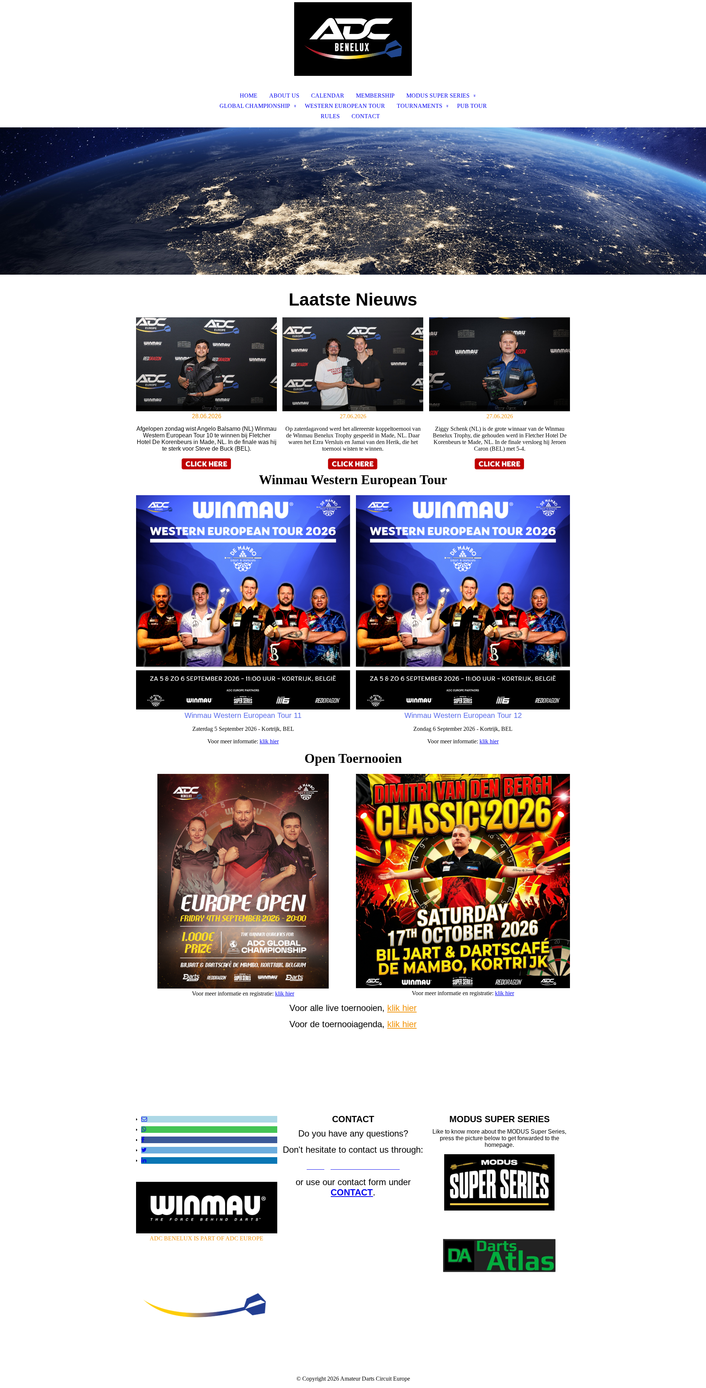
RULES (330, 116)
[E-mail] (144, 1119)
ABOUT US (284, 95)
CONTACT (366, 116)
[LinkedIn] (143, 1160)
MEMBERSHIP (375, 95)
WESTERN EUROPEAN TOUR (345, 106)
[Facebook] (143, 1140)
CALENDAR (327, 95)
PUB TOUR (472, 106)
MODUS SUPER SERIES (438, 95)
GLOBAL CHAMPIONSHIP (255, 106)
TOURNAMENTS (419, 106)
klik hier (269, 741)
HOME (248, 95)
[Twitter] (144, 1150)
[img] (353, 39)
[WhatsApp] (143, 1129)
